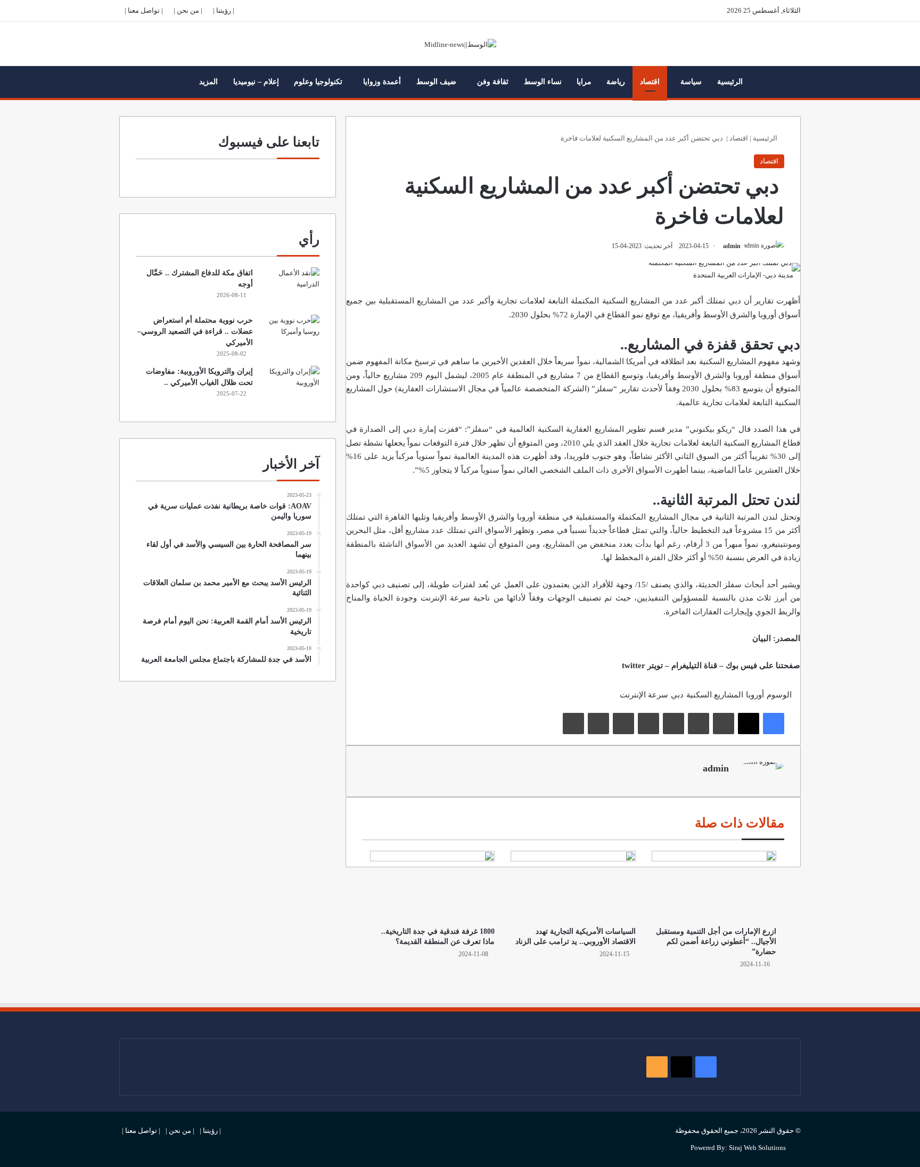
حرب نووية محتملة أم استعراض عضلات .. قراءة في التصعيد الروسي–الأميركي (195, 331)
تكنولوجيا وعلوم (318, 82)
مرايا (584, 82)
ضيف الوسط (436, 82)
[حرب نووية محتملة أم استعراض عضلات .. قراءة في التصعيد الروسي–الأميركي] (290, 335)
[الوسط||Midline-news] (460, 44)
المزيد (208, 82)
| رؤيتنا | (223, 10)
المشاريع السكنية (751, 443)
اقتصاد (650, 82)
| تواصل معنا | (144, 10)
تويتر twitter (642, 665)
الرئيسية (730, 82)
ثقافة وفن (492, 82)
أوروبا (766, 314)
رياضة (615, 82)
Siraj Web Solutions (757, 1148)
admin (732, 246)
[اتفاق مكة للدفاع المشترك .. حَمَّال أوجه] (290, 287)
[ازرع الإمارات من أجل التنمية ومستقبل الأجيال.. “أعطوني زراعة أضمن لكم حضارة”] (714, 886)
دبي (677, 695)
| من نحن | (188, 10)
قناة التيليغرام (694, 665)
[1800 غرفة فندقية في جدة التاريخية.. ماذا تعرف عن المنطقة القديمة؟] (432, 886)
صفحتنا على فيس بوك (763, 665)
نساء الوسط (543, 82)
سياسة (691, 82)
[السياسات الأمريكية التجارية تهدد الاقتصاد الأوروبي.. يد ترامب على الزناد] (573, 886)
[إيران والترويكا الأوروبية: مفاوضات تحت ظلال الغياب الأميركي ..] (290, 386)
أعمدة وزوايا (382, 82)
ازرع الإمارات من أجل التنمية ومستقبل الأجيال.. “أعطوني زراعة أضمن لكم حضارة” (716, 941)
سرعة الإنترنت (445, 598)
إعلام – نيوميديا (256, 82)
